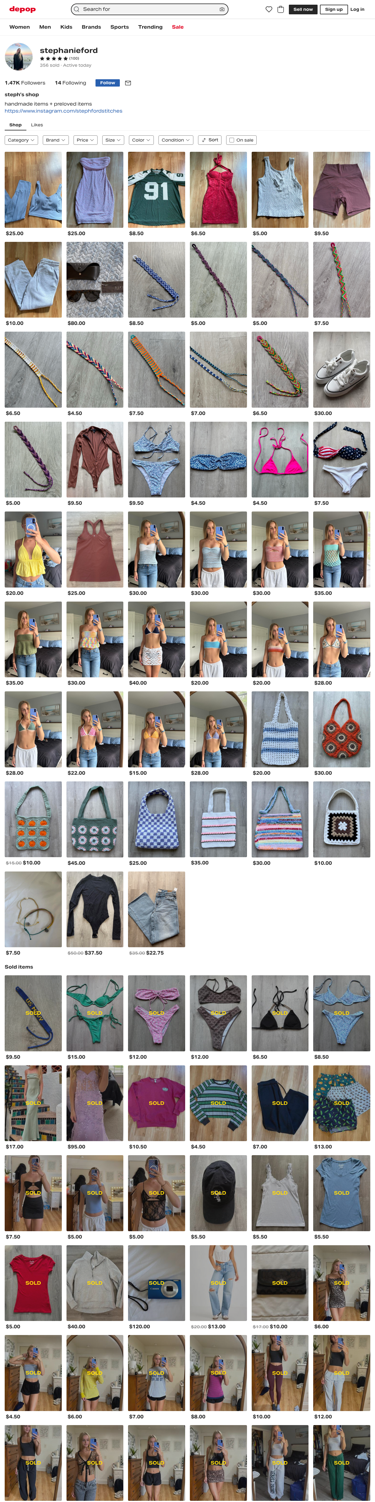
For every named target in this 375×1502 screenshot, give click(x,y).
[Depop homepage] (22, 9)
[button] (59, 58)
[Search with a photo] (222, 9)
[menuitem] (20, 27)
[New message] (128, 83)
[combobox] (150, 9)
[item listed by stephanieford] (33, 190)
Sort (213, 139)
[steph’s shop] (19, 57)
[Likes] (269, 9)
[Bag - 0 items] (281, 9)
